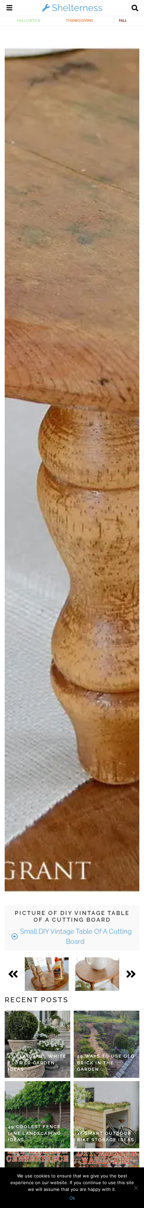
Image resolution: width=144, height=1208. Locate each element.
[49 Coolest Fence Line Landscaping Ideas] (37, 1114)
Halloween (28, 20)
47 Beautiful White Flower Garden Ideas (37, 1063)
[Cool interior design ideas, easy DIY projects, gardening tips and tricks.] (72, 11)
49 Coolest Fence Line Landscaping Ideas (34, 1133)
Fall (123, 20)
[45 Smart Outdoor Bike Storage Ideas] (106, 1114)
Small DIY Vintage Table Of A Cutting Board (75, 936)
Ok (72, 1198)
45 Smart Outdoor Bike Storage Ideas (105, 1137)
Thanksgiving (79, 20)
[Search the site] (135, 8)
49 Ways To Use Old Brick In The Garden (106, 1063)
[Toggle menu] (9, 9)
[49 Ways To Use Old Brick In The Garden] (106, 1044)
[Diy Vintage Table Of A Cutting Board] (46, 974)
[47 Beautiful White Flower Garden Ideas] (37, 1044)
